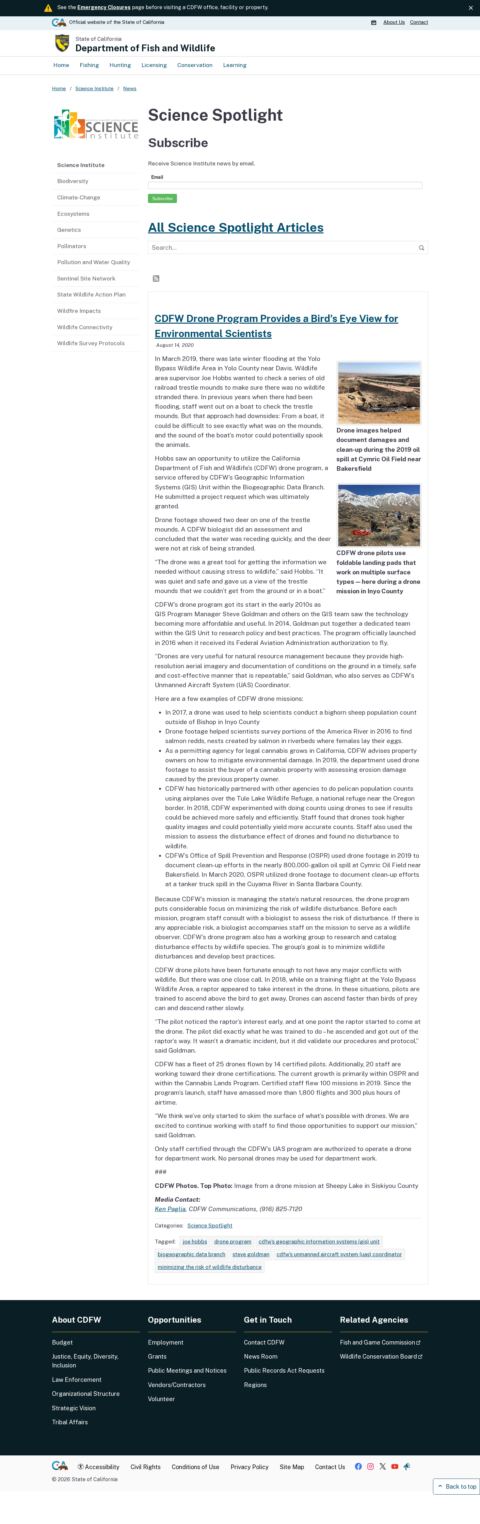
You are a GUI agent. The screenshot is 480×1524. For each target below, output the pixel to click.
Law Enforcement (77, 1379)
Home (61, 64)
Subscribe (162, 198)
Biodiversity (72, 181)
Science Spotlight (209, 1225)
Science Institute (80, 164)
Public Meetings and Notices (187, 1370)
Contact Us (330, 1467)
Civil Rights (146, 1467)
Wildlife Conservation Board (384, 1356)
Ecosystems (73, 213)
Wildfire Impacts (79, 310)
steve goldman (250, 1254)
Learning (235, 64)
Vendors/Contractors (177, 1384)
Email (157, 177)
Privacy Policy (250, 1467)
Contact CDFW (264, 1342)
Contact (419, 22)
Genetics (69, 229)
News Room (261, 1356)
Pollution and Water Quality (93, 262)
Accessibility (102, 1467)
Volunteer (161, 1399)
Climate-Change (78, 197)
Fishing (89, 64)
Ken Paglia (170, 1208)
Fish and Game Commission (384, 1342)
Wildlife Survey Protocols (91, 343)
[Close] (471, 8)
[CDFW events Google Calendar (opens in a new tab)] (374, 22)
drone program (232, 1241)
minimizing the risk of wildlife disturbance (210, 1267)
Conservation (195, 64)
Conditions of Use (195, 1467)
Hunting (120, 64)
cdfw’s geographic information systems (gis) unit (319, 1241)
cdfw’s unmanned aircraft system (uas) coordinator (339, 1254)
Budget (62, 1342)
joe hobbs (195, 1241)
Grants (157, 1356)
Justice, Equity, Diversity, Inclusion (85, 1361)
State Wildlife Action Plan (91, 294)
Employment (166, 1342)
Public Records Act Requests (284, 1370)
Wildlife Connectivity (84, 327)
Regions (255, 1384)
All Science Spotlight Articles (236, 227)
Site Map (292, 1467)
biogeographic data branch (191, 1254)
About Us (394, 22)
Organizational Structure (86, 1393)
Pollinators (71, 246)
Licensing (154, 64)
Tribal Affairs (70, 1422)
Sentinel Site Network (86, 278)
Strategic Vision (74, 1408)
